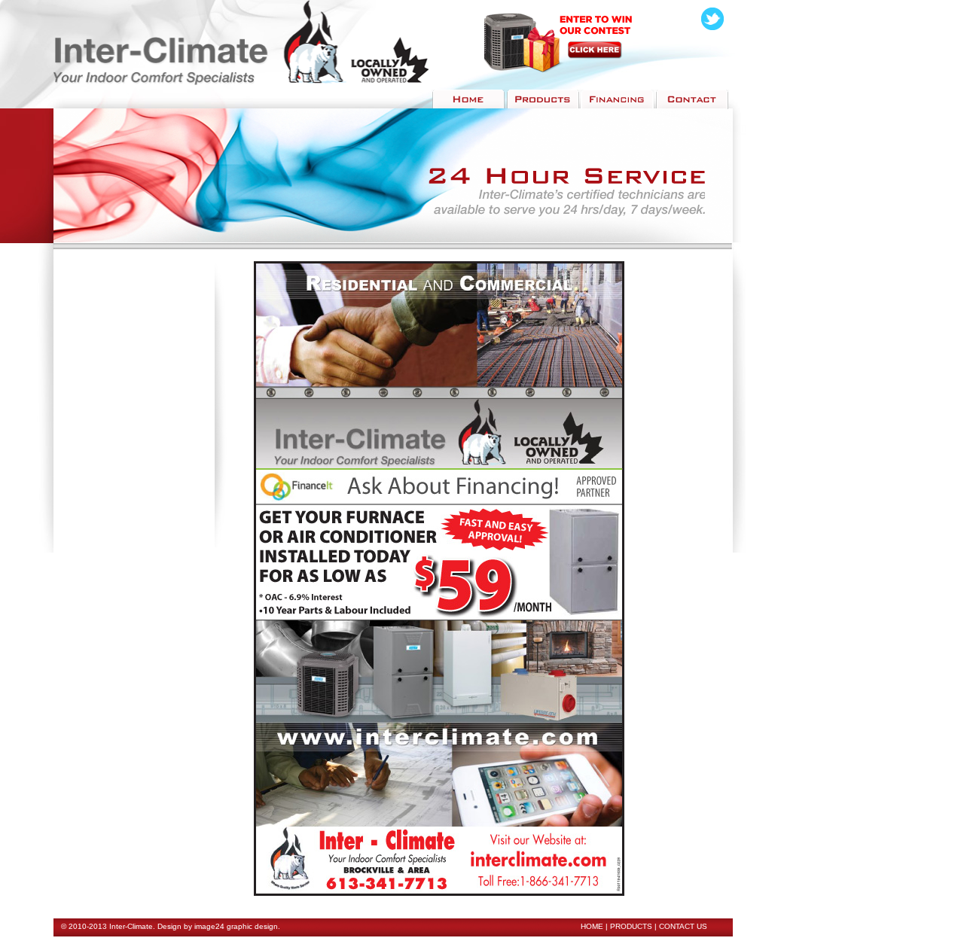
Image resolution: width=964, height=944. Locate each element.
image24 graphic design (236, 926)
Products (631, 926)
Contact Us (683, 926)
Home (592, 926)
